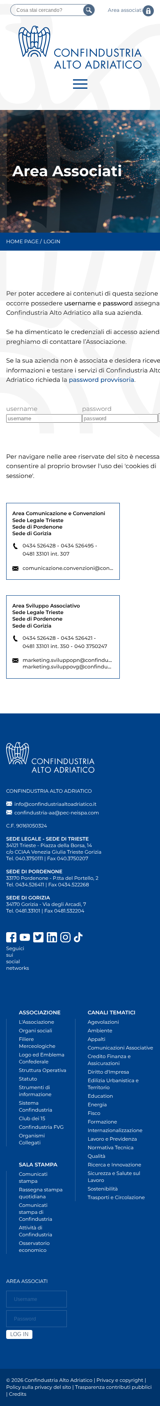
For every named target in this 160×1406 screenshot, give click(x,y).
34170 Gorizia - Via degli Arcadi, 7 (46, 904)
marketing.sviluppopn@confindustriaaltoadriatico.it (90, 660)
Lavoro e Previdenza (112, 1139)
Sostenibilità (103, 1189)
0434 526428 (39, 546)
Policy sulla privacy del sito (38, 1387)
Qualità (96, 1156)
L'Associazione (36, 1022)
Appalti (96, 1039)
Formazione (102, 1122)
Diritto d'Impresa (108, 1072)
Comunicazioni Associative (120, 1048)
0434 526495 (77, 546)
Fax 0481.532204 (64, 911)
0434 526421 (76, 638)
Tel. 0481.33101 (23, 911)
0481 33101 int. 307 (46, 554)
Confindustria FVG (41, 1127)
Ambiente (100, 1031)
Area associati (125, 10)
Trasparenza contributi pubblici (113, 1387)
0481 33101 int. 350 (46, 647)
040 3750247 (90, 647)
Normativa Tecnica (111, 1148)
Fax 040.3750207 (67, 859)
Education (100, 1096)
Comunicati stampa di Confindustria (35, 1212)
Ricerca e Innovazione (115, 1165)
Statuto (28, 1079)
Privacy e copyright (119, 1380)
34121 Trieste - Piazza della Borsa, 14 (49, 846)
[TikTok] (114, 938)
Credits (17, 1394)
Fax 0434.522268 (68, 885)
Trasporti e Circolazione (116, 1198)
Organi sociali (35, 1031)
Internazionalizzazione (115, 1131)
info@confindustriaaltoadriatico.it (55, 804)
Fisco (94, 1113)
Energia (97, 1105)
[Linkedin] (52, 938)
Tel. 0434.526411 (25, 885)
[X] (38, 938)
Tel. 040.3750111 (24, 859)
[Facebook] (11, 938)
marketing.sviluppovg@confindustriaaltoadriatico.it (89, 667)
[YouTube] (25, 938)
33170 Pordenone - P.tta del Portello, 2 (52, 878)
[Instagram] (65, 938)
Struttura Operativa (42, 1070)
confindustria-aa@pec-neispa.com (56, 813)
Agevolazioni (103, 1022)
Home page (22, 242)
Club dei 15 (32, 1119)
